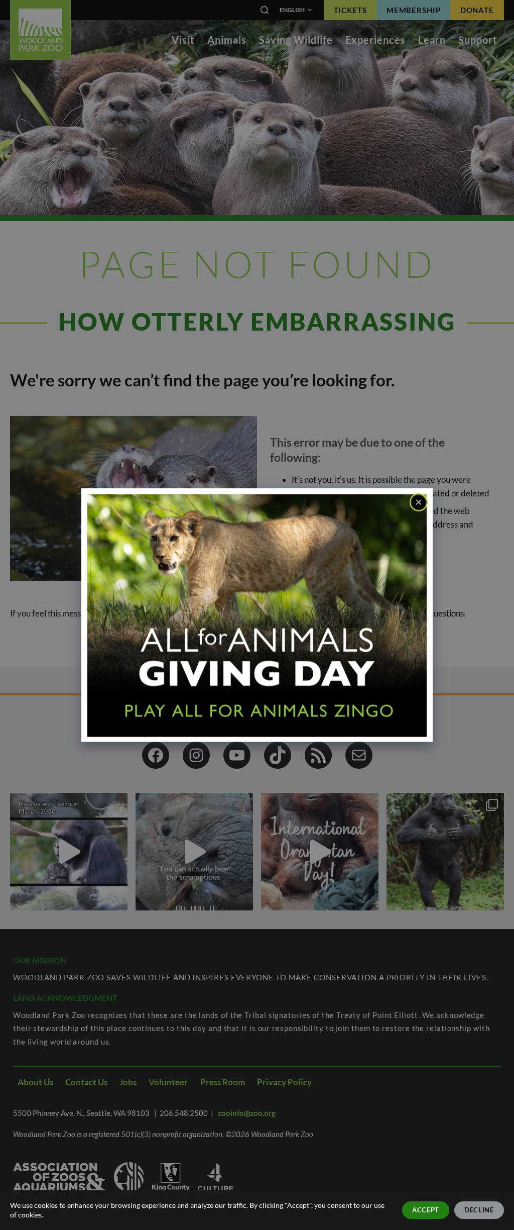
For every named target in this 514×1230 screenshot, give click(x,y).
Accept (425, 1210)
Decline (479, 1210)
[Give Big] (257, 614)
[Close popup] (419, 502)
